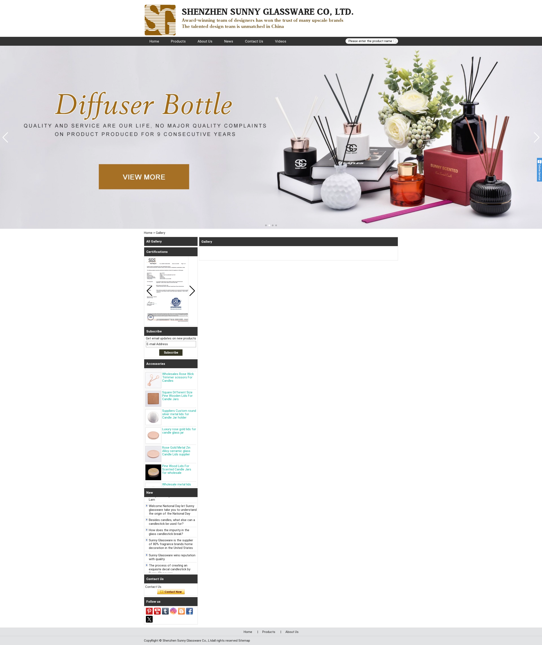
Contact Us (254, 41)
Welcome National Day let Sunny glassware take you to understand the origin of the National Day (173, 502)
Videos (280, 41)
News (228, 41)
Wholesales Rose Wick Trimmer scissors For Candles (178, 369)
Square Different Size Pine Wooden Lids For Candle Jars (177, 388)
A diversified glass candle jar (168, 572)
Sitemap (244, 640)
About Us (205, 41)
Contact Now (171, 592)
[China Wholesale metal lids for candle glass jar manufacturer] (153, 483)
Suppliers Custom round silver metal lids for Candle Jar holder (179, 406)
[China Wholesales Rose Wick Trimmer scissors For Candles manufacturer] (153, 373)
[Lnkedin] (181, 611)
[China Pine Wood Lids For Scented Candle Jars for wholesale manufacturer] (153, 465)
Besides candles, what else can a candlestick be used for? (172, 514)
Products (178, 41)
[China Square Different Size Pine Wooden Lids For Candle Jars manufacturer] (153, 391)
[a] (271, 137)
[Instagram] (173, 611)
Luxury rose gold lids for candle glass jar (179, 423)
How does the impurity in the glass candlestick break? (169, 524)
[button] (266, 225)
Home (154, 41)
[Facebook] (189, 611)
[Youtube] (157, 611)
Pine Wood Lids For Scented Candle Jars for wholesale (176, 461)
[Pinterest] (149, 611)
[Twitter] (149, 619)
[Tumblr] (165, 611)
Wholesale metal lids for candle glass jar (176, 478)
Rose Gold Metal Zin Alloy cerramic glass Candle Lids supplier (176, 443)
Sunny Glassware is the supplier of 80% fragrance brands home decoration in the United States (171, 536)
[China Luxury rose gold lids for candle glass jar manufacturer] (153, 428)
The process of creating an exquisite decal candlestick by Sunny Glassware (169, 561)
